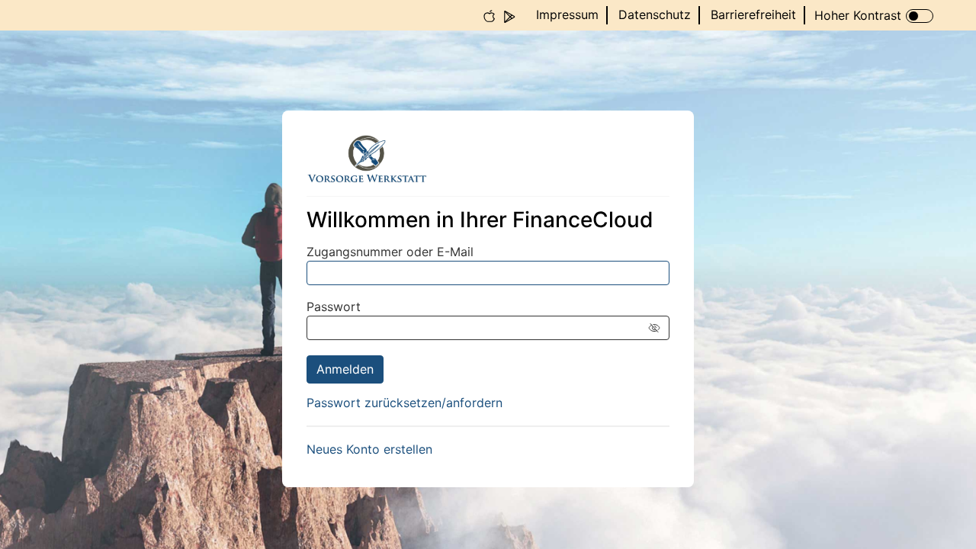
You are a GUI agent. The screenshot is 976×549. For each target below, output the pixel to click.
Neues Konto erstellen (369, 449)
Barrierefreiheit (753, 14)
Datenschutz (654, 14)
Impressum (567, 14)
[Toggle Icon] (919, 16)
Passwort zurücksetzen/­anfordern (404, 402)
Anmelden (345, 369)
